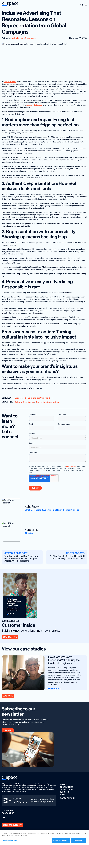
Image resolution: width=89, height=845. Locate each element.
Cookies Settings (10, 840)
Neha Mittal (30, 38)
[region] (44, 837)
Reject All (78, 840)
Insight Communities (43, 398)
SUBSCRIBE (8, 730)
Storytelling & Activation (47, 402)
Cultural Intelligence (24, 402)
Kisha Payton (17, 38)
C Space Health (67, 798)
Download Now (10, 637)
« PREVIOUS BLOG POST (16, 553)
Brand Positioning (23, 398)
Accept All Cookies (60, 840)
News (62, 794)
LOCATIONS (7, 811)
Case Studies (66, 789)
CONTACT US (8, 813)
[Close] (85, 833)
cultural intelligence (34, 105)
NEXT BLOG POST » (75, 553)
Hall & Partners (10, 82)
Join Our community (12, 825)
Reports (64, 792)
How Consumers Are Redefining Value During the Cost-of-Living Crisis (64, 660)
